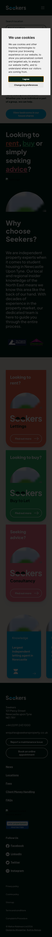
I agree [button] (26, 79)
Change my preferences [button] (26, 85)
